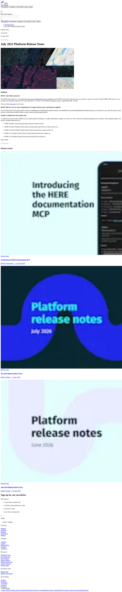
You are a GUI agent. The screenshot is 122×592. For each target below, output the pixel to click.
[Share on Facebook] (1, 143)
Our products (5, 7)
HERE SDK (4, 572)
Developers (4, 534)
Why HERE (4, 5)
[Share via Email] (6, 143)
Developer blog (5, 557)
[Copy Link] (7, 143)
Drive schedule (5, 560)
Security (27, 590)
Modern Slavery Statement (52, 590)
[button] (61, 522)
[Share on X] (4, 143)
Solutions (12, 7)
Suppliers (3, 547)
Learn (26, 7)
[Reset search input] (1, 18)
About (30, 7)
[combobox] (61, 17)
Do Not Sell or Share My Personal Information (74, 590)
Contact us (4, 549)
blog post (12, 104)
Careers (3, 543)
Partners (3, 535)
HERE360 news (6, 555)
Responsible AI (17, 590)
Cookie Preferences (6, 590)
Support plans (5, 565)
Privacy (32, 590)
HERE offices (5, 545)
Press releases (5, 558)
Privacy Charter (39, 590)
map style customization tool (36, 99)
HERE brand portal (6, 562)
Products (3, 532)
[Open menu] (1, 12)
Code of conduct (6, 564)
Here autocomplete (6, 14)
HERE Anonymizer (7, 573)
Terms (23, 590)
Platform (3, 528)
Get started (20, 7)
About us (3, 542)
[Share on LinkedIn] (3, 143)
